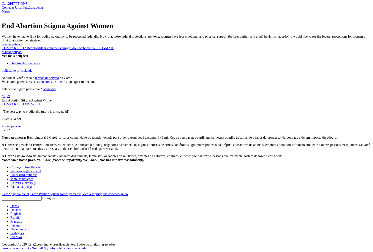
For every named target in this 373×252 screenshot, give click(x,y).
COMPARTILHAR (15, 104)
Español (15, 217)
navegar (37, 7)
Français (16, 221)
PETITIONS (19, 3)
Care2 (6, 3)
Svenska (16, 237)
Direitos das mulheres (25, 63)
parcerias (75, 194)
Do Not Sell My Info (40, 248)
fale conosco (111, 194)
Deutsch (16, 210)
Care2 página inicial (15, 194)
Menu (6, 11)
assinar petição (12, 44)
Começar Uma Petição (17, 7)
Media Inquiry (92, 194)
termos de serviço (47, 78)
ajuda (124, 194)
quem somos (59, 194)
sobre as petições (21, 179)
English (15, 214)
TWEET (96, 48)
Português (48, 198)
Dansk (14, 206)
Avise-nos (49, 89)
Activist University (23, 183)
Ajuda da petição (21, 187)
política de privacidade (17, 70)
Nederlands (18, 229)
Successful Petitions (23, 175)
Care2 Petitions (40, 194)
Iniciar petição (11, 126)
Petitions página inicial (25, 171)
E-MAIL (108, 48)
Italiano (15, 225)
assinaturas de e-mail (51, 82)
